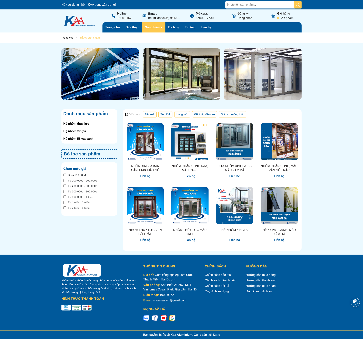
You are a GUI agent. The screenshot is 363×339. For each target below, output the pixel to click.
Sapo (216, 334)
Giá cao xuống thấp (232, 114)
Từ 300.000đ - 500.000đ (82, 191)
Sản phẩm (152, 27)
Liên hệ (206, 27)
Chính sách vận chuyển (220, 280)
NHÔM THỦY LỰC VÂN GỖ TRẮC (145, 232)
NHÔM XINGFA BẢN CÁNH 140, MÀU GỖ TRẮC (145, 168)
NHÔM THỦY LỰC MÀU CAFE (190, 232)
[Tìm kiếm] (298, 4)
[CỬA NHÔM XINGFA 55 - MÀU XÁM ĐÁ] (234, 141)
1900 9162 (124, 18)
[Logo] (79, 20)
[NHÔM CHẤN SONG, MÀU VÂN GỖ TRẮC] (279, 141)
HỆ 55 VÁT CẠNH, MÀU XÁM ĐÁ (279, 232)
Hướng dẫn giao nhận (261, 285)
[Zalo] (146, 317)
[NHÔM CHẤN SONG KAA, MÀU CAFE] (189, 141)
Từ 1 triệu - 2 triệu (79, 202)
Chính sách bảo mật (218, 274)
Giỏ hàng (283, 13)
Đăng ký (243, 13)
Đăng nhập (244, 18)
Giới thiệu (132, 27)
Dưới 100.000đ (77, 175)
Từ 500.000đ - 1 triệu (80, 196)
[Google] (172, 317)
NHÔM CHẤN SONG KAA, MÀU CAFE (190, 168)
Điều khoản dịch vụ (259, 291)
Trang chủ (112, 27)
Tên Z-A (165, 114)
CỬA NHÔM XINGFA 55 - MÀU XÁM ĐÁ (234, 168)
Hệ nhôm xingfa (74, 131)
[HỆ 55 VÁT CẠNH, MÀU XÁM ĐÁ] (279, 205)
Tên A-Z (149, 114)
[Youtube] (164, 317)
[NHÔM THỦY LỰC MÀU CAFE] (189, 205)
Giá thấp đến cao (204, 114)
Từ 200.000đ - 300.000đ (82, 186)
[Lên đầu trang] (355, 316)
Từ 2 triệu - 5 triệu (79, 207)
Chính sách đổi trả (217, 285)
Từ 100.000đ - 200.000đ (82, 180)
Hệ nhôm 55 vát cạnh (78, 138)
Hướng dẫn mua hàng (261, 274)
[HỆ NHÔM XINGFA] (234, 205)
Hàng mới (182, 114)
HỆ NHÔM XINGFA (234, 230)
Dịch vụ (173, 27)
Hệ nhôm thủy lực (76, 123)
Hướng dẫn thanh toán (261, 280)
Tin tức (190, 27)
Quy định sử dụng (217, 291)
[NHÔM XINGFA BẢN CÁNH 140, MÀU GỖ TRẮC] (145, 141)
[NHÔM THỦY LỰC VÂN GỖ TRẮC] (145, 205)
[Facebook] (155, 317)
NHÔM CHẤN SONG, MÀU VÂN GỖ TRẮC (279, 168)
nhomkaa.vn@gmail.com (165, 17)
